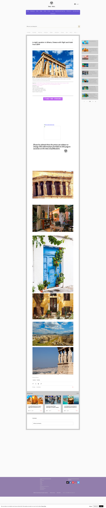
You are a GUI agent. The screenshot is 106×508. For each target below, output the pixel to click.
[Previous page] (87, 101)
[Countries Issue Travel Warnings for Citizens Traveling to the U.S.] (53, 399)
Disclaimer (59, 492)
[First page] (84, 101)
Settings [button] (90, 506)
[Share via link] (41, 383)
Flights (51, 32)
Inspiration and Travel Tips (44, 486)
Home (41, 479)
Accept (101, 506)
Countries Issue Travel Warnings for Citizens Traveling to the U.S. (52, 407)
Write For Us (42, 487)
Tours (41, 485)
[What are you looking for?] (79, 26)
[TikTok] (67, 482)
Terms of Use (52, 492)
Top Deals (34, 32)
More (75, 32)
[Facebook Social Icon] (70, 482)
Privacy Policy (43, 506)
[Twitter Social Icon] (78, 482)
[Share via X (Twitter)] (35, 383)
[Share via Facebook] (33, 383)
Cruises (41, 484)
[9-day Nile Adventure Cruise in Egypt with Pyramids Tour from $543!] (35, 399)
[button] (33, 11)
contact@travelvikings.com (70, 492)
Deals (41, 481)
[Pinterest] (73, 482)
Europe (62, 32)
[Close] (104, 506)
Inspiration (57, 32)
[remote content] (53, 115)
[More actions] (72, 39)
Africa (71, 32)
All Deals (28, 32)
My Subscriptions (43, 488)
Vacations (46, 32)
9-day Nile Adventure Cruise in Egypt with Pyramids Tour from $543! (34, 407)
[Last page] (96, 101)
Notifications (42, 489)
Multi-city (40, 32)
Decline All (95, 506)
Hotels (41, 483)
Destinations (42, 480)
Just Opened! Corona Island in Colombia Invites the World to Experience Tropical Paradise (70, 407)
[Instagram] (76, 482)
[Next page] (93, 101)
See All (78, 393)
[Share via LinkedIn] (38, 383)
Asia (67, 32)
